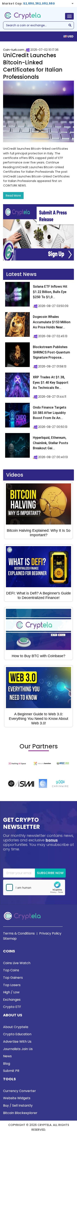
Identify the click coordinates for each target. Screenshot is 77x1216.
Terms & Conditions (19, 933)
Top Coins (11, 970)
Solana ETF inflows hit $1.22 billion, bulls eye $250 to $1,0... (50, 292)
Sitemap (10, 938)
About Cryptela (15, 1027)
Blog (6, 1063)
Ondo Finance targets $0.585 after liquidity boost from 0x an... (49, 412)
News (7, 1056)
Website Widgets (16, 1098)
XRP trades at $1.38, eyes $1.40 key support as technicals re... (50, 382)
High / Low (11, 992)
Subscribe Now (50, 873)
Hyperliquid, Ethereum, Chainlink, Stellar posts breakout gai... (50, 443)
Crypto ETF (12, 1006)
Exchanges (12, 999)
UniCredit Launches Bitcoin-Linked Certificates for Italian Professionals (32, 66)
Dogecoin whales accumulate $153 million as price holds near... (51, 322)
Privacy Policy (50, 933)
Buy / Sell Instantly (18, 1105)
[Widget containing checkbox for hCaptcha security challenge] (34, 887)
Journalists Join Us (18, 1049)
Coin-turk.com (13, 50)
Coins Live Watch (16, 963)
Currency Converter (19, 1091)
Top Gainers (13, 977)
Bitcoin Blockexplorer (20, 1113)
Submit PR (11, 1070)
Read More (13, 195)
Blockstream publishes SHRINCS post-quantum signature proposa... (51, 352)
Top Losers (12, 985)
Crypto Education (17, 1034)
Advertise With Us (17, 1041)
